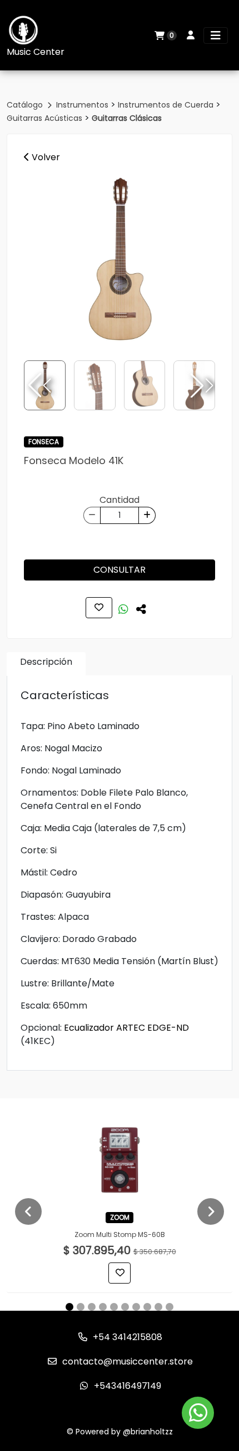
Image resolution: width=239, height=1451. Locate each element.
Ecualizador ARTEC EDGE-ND (126, 1027)
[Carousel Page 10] (169, 1307)
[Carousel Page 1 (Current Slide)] (69, 1307)
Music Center (35, 52)
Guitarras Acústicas (45, 118)
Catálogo (26, 104)
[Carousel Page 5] (114, 1307)
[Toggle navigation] (215, 35)
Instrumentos (83, 104)
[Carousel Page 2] (80, 1307)
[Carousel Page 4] (103, 1307)
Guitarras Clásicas (127, 118)
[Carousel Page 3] (92, 1307)
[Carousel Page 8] (147, 1307)
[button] (200, 385)
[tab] (46, 664)
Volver (44, 157)
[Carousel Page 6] (125, 1307)
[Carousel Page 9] (158, 1307)
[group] (119, 258)
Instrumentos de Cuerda (167, 104)
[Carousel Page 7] (136, 1307)
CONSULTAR (119, 569)
